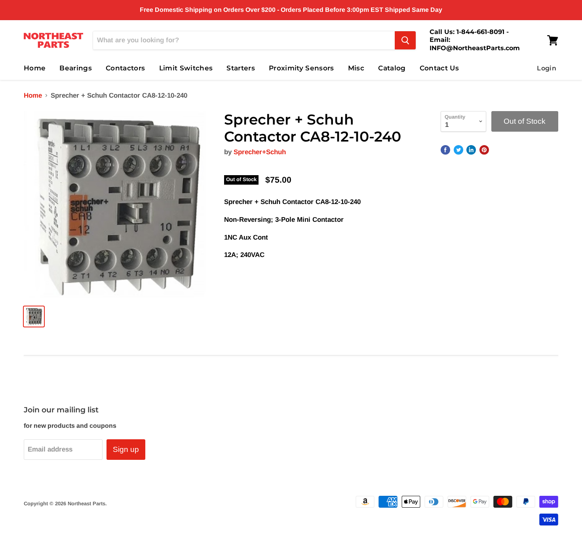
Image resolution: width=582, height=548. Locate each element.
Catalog (391, 68)
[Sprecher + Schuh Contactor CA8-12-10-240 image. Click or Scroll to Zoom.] (117, 204)
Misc (356, 68)
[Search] (405, 40)
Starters (240, 68)
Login (546, 68)
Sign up (126, 449)
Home (35, 68)
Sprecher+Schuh (260, 152)
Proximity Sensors (301, 68)
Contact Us (439, 68)
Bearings (75, 68)
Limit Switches (186, 68)
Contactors (125, 68)
